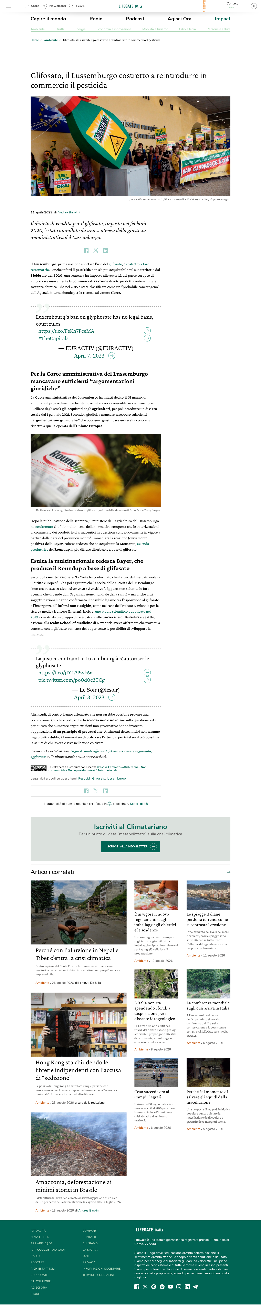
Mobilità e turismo (155, 29)
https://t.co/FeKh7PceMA (66, 331)
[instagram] (178, 1286)
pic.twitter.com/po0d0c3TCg (71, 680)
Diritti (60, 29)
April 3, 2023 (89, 697)
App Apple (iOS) (42, 1243)
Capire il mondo (48, 18)
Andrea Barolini (69, 212)
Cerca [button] (80, 6)
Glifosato (98, 778)
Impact (222, 18)
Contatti (89, 1237)
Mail (86, 1256)
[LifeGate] (130, 6)
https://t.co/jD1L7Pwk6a (65, 672)
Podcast (135, 18)
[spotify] (162, 1286)
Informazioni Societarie (102, 1269)
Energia (80, 29)
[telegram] (195, 1286)
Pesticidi (84, 778)
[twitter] (145, 1286)
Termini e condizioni (98, 1275)
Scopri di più (139, 804)
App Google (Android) (48, 1250)
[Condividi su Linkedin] (105, 250)
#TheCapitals (53, 338)
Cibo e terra (187, 29)
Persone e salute (218, 29)
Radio (96, 18)
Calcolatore (41, 1281)
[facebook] (136, 1286)
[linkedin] (187, 1286)
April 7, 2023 (89, 355)
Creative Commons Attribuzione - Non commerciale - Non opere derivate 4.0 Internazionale (98, 768)
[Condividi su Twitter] (95, 250)
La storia (90, 1250)
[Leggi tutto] (227, 872)
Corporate (39, 1275)
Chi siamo (90, 1243)
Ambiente (38, 29)
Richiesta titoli (43, 1269)
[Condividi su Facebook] (86, 250)
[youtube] (170, 1286)
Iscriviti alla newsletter (127, 846)
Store (35, 6)
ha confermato (42, 526)
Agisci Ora (179, 18)
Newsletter (57, 6)
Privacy (89, 1262)
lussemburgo (116, 778)
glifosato (115, 264)
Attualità (38, 1231)
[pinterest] (153, 1286)
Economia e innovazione (113, 29)
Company (89, 1231)
